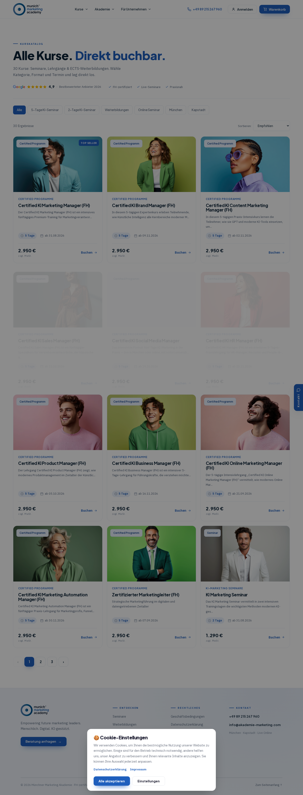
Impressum (138, 769)
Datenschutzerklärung (110, 769)
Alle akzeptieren (111, 781)
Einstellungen (149, 781)
